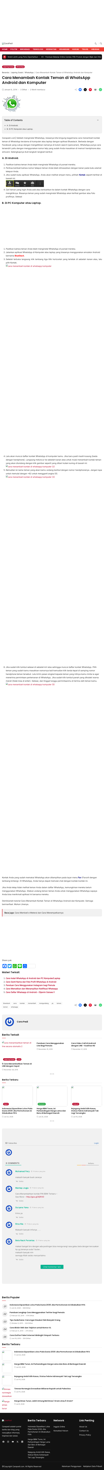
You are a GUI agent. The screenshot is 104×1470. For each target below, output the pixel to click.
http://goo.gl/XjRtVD (35, 1197)
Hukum (75, 49)
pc (53, 1003)
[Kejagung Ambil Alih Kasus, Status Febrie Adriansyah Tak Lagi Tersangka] (86, 1104)
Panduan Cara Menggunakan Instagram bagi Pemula (30, 985)
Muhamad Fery (22, 1171)
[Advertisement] (52, 21)
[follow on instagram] (8, 1441)
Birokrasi (25, 49)
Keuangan (64, 49)
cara (15, 1003)
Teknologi (38, 49)
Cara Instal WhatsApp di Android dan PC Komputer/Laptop (33, 978)
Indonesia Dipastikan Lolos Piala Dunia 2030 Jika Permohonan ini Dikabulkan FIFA (17, 1110)
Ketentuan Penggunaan (71, 1466)
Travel (85, 49)
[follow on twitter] (17, 1441)
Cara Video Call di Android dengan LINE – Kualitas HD (83, 1044)
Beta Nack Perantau (25, 1240)
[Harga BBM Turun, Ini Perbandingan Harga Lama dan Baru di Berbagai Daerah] (52, 1104)
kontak (22, 1003)
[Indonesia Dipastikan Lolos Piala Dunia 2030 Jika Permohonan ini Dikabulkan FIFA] (17, 1104)
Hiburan (95, 49)
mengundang (44, 1003)
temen (5, 1007)
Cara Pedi (22, 1021)
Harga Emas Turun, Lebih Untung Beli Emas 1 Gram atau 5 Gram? (43, 1401)
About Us (83, 1427)
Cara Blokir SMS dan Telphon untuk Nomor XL (30, 1327)
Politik (13, 49)
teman (59, 1003)
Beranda (5, 72)
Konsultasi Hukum (61, 1431)
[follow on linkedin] (22, 1441)
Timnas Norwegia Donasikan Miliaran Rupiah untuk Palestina (42, 1388)
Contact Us (84, 1431)
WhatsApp (20, 67)
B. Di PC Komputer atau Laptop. (20, 129)
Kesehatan (51, 49)
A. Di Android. (12, 125)
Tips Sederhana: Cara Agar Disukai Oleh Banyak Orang (35, 1320)
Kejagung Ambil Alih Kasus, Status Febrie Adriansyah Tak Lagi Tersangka (85, 1110)
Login (96, 1143)
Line (19, 1059)
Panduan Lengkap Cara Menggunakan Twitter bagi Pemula (37, 1312)
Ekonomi (42, 1104)
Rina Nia (19, 1224)
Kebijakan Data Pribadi (92, 1466)
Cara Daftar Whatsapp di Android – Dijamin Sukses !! (30, 992)
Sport (6, 1104)
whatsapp (14, 1007)
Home (4, 49)
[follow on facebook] (3, 1441)
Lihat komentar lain (52, 1267)
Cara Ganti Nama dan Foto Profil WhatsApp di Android (31, 982)
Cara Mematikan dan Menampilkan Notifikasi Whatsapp (32, 988)
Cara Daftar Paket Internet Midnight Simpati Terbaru (34, 1335)
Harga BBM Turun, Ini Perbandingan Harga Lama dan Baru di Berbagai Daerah (51, 1110)
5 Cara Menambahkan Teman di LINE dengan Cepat (17, 1065)
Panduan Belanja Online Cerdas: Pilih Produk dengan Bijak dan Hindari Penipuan (62, 57)
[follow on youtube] (12, 1441)
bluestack (6, 1003)
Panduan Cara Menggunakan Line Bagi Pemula (50, 1044)
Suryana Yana (22, 1207)
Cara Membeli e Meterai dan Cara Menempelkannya (39, 913)
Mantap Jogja (22, 1188)
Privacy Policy (85, 1435)
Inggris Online (59, 1427)
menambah (32, 1003)
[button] (96, 43)
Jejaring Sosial (8, 67)
